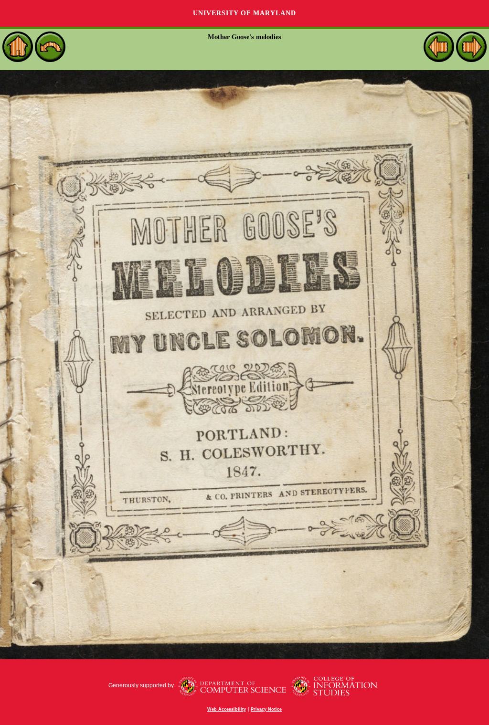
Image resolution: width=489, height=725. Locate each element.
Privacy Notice (266, 709)
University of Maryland (244, 13)
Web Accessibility (226, 709)
